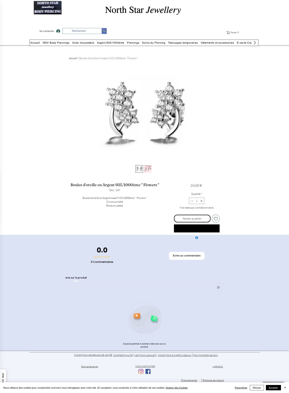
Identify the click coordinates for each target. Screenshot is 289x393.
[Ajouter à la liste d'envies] (216, 219)
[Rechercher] (104, 31)
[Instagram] (140, 371)
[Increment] (202, 201)
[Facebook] (148, 371)
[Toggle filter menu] (218, 287)
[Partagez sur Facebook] (197, 238)
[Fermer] (285, 387)
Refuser (257, 387)
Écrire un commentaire (187, 255)
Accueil (73, 58)
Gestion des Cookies (177, 387)
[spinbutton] (197, 201)
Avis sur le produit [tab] (76, 277)
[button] (233, 32)
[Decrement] (191, 201)
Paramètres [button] (241, 387)
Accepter (273, 387)
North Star (144, 9)
